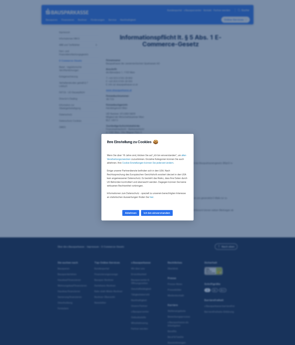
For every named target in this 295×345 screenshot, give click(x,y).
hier (151, 197)
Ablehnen (131, 212)
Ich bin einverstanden (157, 212)
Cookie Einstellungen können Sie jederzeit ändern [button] (147, 162)
